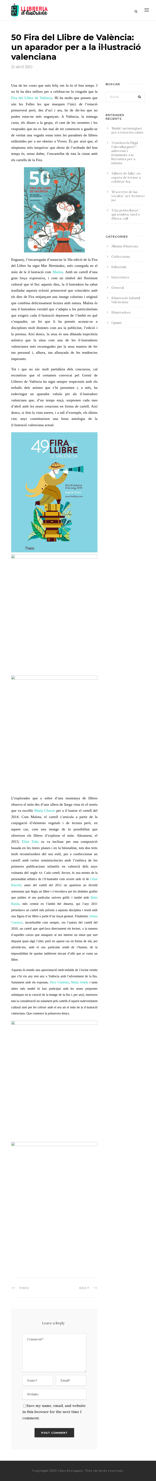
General (117, 288)
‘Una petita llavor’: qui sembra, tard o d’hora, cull (125, 214)
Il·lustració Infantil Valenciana (125, 300)
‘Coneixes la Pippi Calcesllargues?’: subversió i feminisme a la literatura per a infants (124, 153)
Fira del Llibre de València (31, 98)
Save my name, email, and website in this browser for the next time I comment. (54, 1411)
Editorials (118, 267)
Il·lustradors (121, 312)
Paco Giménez (59, 982)
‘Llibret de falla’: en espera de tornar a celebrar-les (126, 177)
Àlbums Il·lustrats (124, 246)
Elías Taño (30, 842)
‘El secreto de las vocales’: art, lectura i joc (127, 196)
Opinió (116, 323)
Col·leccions (120, 256)
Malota (58, 272)
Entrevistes (120, 277)
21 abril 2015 (21, 66)
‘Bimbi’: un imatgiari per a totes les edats (127, 130)
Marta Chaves (44, 810)
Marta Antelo (79, 982)
